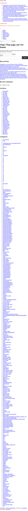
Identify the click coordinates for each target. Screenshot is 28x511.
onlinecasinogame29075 (8, 426)
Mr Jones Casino (6, 391)
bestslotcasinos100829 (7, 233)
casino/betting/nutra (7, 264)
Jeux (4, 353)
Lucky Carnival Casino (8, 370)
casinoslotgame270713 (8, 283)
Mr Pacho (5, 392)
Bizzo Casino (5, 249)
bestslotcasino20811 (7, 225)
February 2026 (6, 98)
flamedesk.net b (6, 319)
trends (4, 482)
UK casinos (5, 488)
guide (4, 343)
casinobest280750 (6, 276)
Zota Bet (4, 503)
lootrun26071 (5, 369)
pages (4, 428)
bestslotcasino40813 (7, 232)
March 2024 (5, 120)
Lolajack (4, 366)
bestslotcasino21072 (7, 226)
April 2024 (5, 119)
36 (3, 167)
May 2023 (5, 132)
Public (4, 441)
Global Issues (5, 36)
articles (4, 205)
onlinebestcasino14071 (8, 422)
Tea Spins (5, 478)
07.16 (4, 140)
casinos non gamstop (7, 280)
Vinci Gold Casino (7, 491)
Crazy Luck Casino (7, 300)
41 (3, 173)
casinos (4, 278)
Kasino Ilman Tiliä (7, 358)
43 (3, 176)
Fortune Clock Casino (7, 321)
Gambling (5, 323)
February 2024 (6, 121)
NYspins (5, 410)
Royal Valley (5, 453)
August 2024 (5, 115)
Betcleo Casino (6, 244)
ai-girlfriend (5, 197)
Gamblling (5, 328)
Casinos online (6, 281)
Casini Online (6, 255)
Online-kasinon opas (7, 421)
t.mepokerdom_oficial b (8, 476)
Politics (4, 31)
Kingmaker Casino (7, 359)
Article (4, 204)
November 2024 (6, 114)
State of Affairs (6, 35)
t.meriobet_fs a (6, 477)
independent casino (7, 349)
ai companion (5, 194)
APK (4, 200)
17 (3, 153)
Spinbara (5, 465)
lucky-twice (5, 375)
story (4, 472)
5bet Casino (5, 183)
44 (3, 177)
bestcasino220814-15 (7, 221)
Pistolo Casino (6, 432)
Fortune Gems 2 (6, 322)
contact (4, 297)
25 (3, 161)
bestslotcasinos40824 (7, 240)
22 (3, 157)
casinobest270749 (6, 275)
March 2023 (5, 133)
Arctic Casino (6, 203)
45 (3, 178)
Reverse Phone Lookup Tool (9, 444)
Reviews (4, 447)
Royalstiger (5, 455)
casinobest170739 (6, 266)
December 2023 (6, 124)
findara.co (5, 316)
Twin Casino (5, 487)
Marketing (5, 381)
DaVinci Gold (6, 305)
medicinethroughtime (7, 382)
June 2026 (5, 93)
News (4, 399)
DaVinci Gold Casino (7, 306)
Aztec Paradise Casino (7, 211)
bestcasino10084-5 (7, 218)
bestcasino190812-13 (7, 220)
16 (3, 151)
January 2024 (5, 122)
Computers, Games (7, 295)
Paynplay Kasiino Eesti (8, 430)
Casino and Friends (7, 258)
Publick (4, 442)
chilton (4, 293)
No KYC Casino (6, 400)
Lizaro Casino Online (7, 365)
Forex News (5, 320)
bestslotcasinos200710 (7, 236)
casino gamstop (6, 260)
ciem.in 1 (5, 294)
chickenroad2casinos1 (7, 292)
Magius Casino (6, 378)
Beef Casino (5, 217)
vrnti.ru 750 (5, 492)
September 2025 (6, 104)
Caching (4, 253)
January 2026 (5, 99)
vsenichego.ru (6, 493)
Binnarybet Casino (7, 248)
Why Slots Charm (6, 496)
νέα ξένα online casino (7, 504)
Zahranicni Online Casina (8, 502)
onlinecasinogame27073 (8, 424)
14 (3, 149)
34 (3, 165)
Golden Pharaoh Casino (8, 337)
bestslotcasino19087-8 (7, 223)
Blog (4, 250)
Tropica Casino (6, 483)
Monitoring (5, 387)
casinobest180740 (6, 267)
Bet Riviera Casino (7, 242)
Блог (4, 505)
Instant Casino (6, 350)
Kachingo (5, 355)
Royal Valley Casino (7, 454)
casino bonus (5, 259)
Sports (4, 469)
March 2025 (5, 111)
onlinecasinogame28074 (8, 425)
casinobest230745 (6, 271)
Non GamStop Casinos (8, 405)
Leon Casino (5, 360)
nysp (4, 409)
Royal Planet (5, 450)
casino (4, 256)
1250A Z (5, 146)
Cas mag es (5, 254)
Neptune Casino (6, 395)
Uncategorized (6, 489)
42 (3, 175)
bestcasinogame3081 (7, 222)
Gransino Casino (6, 339)
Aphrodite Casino (6, 199)
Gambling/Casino (6, 326)
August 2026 (5, 91)
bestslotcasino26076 (7, 229)
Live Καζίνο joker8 (7, 363)
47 (3, 181)
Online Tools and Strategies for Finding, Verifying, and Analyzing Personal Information (14, 417)
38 (3, 170)
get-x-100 (5, 333)
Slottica (4, 461)
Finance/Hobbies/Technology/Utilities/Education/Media (15, 315)
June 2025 (5, 108)
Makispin (5, 380)
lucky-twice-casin (6, 376)
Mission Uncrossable (7, 386)
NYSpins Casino (6, 411)
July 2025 (5, 107)
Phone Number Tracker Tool (9, 431)
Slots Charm (5, 459)
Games (4, 330)
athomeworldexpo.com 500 (8, 208)
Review (4, 446)
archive (4, 201)
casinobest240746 (6, 272)
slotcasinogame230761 (8, 458)
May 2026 (5, 94)
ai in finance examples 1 (8, 195)
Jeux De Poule (6, 354)
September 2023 (6, 127)
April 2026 (5, 96)
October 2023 (6, 126)
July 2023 (5, 130)
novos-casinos (6, 408)
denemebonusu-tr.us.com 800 (9, 309)
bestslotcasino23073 (7, 227)
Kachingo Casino (6, 356)
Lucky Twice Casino (7, 372)
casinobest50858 (6, 277)
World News (5, 32)
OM (3, 413)
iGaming (4, 348)
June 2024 (5, 116)
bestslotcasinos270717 (7, 239)
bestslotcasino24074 (7, 228)
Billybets (5, 247)
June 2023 (5, 131)
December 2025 (6, 100)
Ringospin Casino (6, 448)
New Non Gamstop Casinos (9, 398)
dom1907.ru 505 (6, 311)
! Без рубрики (6, 139)
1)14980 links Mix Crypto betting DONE (12, 143)
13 (3, 148)
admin (4, 192)
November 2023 (6, 125)
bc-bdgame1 (5, 214)
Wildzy (4, 497)
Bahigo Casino (6, 212)
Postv (4, 438)
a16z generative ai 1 (7, 190)
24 (3, 160)
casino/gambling (6, 265)
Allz (4, 198)
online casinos (6, 415)
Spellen (4, 463)
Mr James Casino (6, 389)
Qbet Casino (5, 443)
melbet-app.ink (6, 383)
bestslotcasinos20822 (7, 237)
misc (4, 384)
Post (4, 437)
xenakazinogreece (6, 500)
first (3, 317)
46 (3, 179)
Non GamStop (6, 403)
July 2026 (5, 92)
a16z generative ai (6, 189)
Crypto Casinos (6, 301)
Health (4, 37)
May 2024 (5, 118)
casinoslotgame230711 (7, 282)
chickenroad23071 (7, 291)
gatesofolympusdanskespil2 (8, 332)
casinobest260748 (6, 273)
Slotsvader (5, 460)
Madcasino (5, 377)
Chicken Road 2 (6, 289)
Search (1, 55)
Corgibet (4, 298)
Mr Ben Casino (6, 388)
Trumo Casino (6, 486)
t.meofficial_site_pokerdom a (9, 475)
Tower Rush (5, 481)
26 (3, 162)
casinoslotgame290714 (8, 284)
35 (3, 166)
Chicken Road (6, 288)
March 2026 (5, 97)
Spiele (4, 464)
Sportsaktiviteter (6, 470)
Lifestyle (4, 38)
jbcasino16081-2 (6, 352)
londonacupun (6, 367)
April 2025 (5, 110)
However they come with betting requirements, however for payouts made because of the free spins (15, 13)
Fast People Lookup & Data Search (10, 314)
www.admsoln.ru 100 (7, 499)
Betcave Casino (6, 243)
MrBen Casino (6, 394)
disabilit (4, 310)
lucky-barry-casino (7, 374)
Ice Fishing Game (6, 347)
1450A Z (5, 150)
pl (3, 433)
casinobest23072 (6, 270)
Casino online (6, 261)
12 (3, 145)
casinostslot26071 (6, 286)
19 (3, 154)
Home (4, 30)
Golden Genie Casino (7, 336)
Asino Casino (6, 206)
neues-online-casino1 (7, 397)
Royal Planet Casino (7, 452)
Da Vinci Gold (6, 303)
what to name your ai (7, 494)
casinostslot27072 (6, 287)
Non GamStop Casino (7, 404)
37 (3, 168)
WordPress (7, 509)
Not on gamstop (6, 406)
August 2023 (5, 129)
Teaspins (4, 480)
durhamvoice (5, 312)
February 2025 (6, 113)
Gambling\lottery (6, 327)
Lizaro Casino (6, 364)
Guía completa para (7, 342)
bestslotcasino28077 (7, 231)
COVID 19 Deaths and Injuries (9, 299)
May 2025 (5, 109)
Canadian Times (3, 2)
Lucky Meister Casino (7, 371)
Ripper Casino (6, 449)
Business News (6, 34)
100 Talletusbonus (7, 144)
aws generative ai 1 (7, 210)
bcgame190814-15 (7, 215)
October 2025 (6, 103)
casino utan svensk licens (8, 262)
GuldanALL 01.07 (7, 344)
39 (3, 171)
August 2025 (5, 105)
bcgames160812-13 (7, 216)
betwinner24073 (6, 245)
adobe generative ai (7, 193)
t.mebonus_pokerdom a (8, 474)
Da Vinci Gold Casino (7, 304)
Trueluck (5, 485)
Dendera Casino (6, 308)
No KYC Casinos (6, 402)
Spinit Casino (5, 466)
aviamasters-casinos (7, 209)
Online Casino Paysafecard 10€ (9, 414)
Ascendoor (24, 508)
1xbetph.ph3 (5, 155)
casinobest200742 (6, 269)
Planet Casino (6, 435)
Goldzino (5, 338)
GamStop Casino (6, 331)
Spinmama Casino (7, 467)
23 (3, 159)
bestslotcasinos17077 (7, 234)
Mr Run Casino (6, 393)
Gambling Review (7, 325)
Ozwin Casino (6, 427)
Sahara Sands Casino (7, 456)
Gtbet (4, 341)
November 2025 (6, 102)
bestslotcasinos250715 (7, 238)
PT (3, 439)
